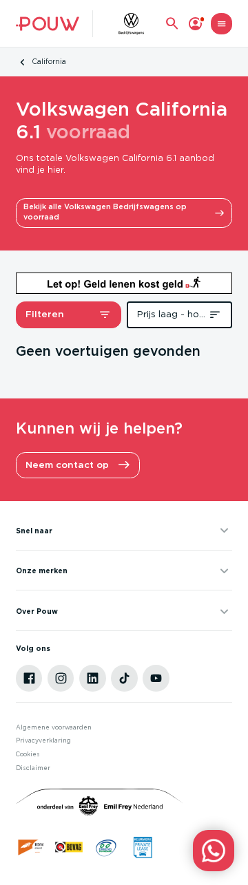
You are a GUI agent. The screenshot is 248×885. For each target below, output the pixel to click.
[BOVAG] (69, 847)
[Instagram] (61, 678)
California (49, 61)
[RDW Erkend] (32, 847)
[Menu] (221, 23)
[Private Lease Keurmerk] (142, 847)
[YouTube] (156, 678)
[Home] (47, 23)
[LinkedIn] (92, 678)
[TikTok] (124, 678)
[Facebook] (29, 678)
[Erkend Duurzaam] (106, 847)
